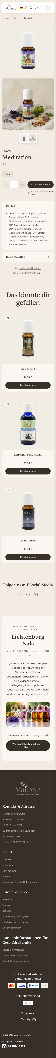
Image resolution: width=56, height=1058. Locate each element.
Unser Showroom (11, 927)
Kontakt (6, 859)
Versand (6, 905)
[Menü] (48, 8)
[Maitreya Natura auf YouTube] (36, 594)
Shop (15, 18)
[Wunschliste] (36, 7)
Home (5, 18)
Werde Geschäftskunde (15, 955)
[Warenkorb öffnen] (41, 8)
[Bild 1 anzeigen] (23, 138)
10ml (7, 174)
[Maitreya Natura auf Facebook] (28, 594)
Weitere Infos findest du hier (29, 746)
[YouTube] (34, 1019)
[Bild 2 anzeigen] (32, 138)
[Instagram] (28, 1019)
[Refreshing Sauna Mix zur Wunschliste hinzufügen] (7, 404)
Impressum (8, 865)
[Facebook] (22, 1019)
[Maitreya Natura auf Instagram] (20, 594)
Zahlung (6, 910)
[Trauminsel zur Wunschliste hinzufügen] (7, 490)
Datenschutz (9, 870)
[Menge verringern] (6, 184)
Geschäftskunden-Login (15, 961)
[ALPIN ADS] (28, 1046)
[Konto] (26, 7)
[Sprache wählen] (21, 8)
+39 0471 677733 (16, 836)
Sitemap (6, 876)
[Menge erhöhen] (22, 184)
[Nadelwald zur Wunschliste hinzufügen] (7, 318)
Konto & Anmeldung (13, 949)
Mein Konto (8, 899)
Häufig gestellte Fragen (15, 922)
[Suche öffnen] (31, 7)
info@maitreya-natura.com (20, 830)
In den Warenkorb (40, 184)
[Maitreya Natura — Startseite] (11, 8)
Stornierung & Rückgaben (15, 916)
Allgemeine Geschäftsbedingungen (21, 882)
